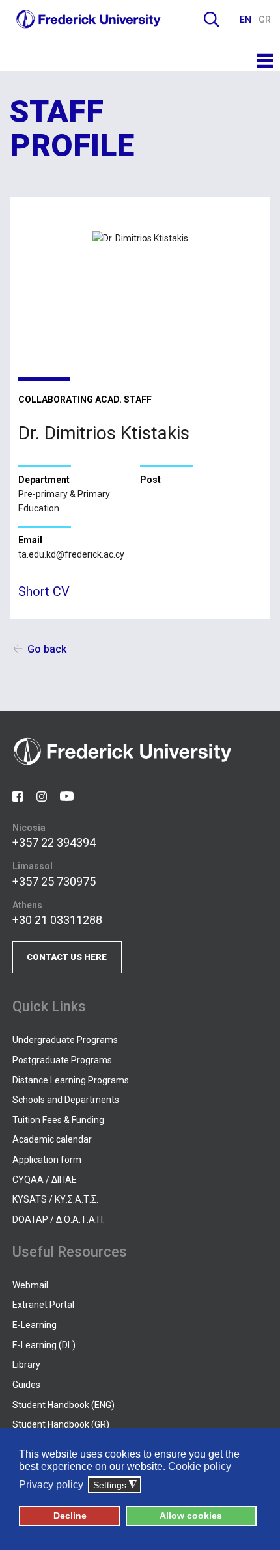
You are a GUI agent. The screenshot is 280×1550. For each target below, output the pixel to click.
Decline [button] (70, 1515)
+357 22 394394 (54, 842)
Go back (46, 649)
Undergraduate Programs (65, 1040)
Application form (46, 1159)
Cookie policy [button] (199, 1466)
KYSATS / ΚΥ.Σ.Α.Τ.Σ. (55, 1199)
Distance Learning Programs (70, 1080)
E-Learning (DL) (44, 1345)
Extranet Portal (43, 1304)
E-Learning (34, 1325)
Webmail (30, 1285)
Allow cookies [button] (191, 1515)
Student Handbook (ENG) (63, 1405)
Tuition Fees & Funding (58, 1120)
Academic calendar (52, 1139)
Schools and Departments (65, 1100)
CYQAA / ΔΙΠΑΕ (44, 1180)
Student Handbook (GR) (60, 1424)
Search (211, 19)
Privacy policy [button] (51, 1484)
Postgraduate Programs (62, 1060)
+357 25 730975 (54, 881)
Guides (26, 1385)
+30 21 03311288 (57, 920)
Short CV (44, 591)
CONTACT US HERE (67, 957)
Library (26, 1364)
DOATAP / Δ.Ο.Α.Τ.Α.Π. (58, 1219)
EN (246, 19)
